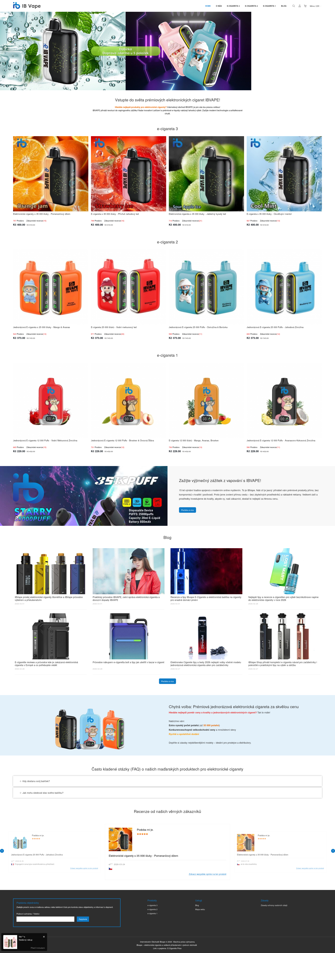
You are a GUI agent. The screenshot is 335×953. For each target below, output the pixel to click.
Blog (283, 6)
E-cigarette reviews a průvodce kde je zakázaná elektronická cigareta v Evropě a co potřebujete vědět (46, 663)
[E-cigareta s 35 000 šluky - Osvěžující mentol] (284, 173)
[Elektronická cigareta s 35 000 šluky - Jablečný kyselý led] (206, 173)
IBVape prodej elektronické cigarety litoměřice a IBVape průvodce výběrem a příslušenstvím (49, 598)
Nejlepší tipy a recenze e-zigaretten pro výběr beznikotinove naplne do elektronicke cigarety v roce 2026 (283, 598)
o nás (219, 6)
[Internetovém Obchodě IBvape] (27, 7)
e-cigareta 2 (251, 6)
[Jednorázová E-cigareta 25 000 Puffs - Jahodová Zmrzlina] (284, 287)
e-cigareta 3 (233, 6)
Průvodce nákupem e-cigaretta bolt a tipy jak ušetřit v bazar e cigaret (128, 662)
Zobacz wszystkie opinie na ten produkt (207, 873)
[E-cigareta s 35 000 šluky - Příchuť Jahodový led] (128, 173)
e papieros (162, 948)
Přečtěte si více (187, 510)
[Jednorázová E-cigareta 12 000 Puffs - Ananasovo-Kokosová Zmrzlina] (284, 400)
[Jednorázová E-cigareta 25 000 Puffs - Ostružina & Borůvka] (206, 287)
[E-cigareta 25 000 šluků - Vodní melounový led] (128, 287)
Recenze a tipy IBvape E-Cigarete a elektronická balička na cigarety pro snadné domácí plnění (206, 598)
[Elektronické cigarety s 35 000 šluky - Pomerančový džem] (50, 173)
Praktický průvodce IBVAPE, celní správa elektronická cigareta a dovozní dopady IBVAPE (126, 598)
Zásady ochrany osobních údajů (274, 905)
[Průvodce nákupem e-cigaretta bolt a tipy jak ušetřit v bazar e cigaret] (128, 636)
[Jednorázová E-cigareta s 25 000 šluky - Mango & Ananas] (50, 287)
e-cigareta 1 (269, 6)
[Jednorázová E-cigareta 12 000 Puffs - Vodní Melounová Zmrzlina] (50, 400)
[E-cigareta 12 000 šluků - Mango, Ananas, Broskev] (206, 400)
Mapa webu (200, 909)
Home (208, 6)
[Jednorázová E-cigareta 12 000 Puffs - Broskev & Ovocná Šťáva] (128, 400)
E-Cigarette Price (174, 948)
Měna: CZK (314, 6)
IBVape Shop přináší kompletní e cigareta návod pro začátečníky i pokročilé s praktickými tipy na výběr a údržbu (282, 663)
